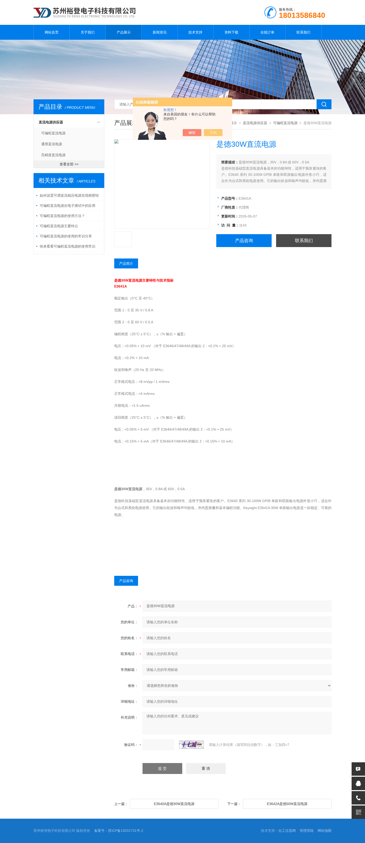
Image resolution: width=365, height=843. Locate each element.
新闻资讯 (160, 32)
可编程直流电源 (53, 133)
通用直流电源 (51, 144)
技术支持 (195, 32)
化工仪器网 (287, 831)
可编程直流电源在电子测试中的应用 (67, 206)
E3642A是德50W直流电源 (287, 804)
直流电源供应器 (51, 122)
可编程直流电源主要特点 (59, 226)
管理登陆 (307, 831)
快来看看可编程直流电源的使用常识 (67, 246)
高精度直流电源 (53, 155)
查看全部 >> (69, 164)
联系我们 (303, 32)
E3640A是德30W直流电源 (174, 804)
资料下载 (231, 32)
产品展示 (124, 32)
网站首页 (52, 32)
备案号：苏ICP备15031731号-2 (118, 831)
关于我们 (88, 32)
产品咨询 (244, 240)
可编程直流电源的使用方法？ (62, 216)
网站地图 (324, 831)
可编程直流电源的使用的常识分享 (66, 236)
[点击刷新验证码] (191, 744)
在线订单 (267, 32)
